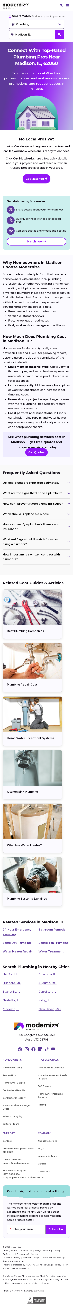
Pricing (42, 1104)
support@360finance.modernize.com (23, 1177)
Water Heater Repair (17, 951)
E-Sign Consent (43, 1250)
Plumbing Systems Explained (27, 898)
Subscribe (56, 1229)
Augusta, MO (48, 983)
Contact (7, 1141)
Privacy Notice (10, 1250)
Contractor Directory (14, 1098)
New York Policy (31, 1257)
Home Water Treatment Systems (30, 738)
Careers (42, 1163)
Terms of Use (26, 1250)
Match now (35, 241)
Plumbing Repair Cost (22, 684)
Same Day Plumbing (17, 942)
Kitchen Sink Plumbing (22, 791)
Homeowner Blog (12, 1067)
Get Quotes (36, 452)
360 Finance (44, 1086)
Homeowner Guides (14, 1083)
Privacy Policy (61, 1264)
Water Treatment (51, 951)
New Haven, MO (50, 1009)
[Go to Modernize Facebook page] (33, 1049)
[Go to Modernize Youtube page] (53, 1049)
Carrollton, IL (47, 991)
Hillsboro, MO (12, 983)
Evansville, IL (11, 991)
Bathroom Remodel (52, 929)
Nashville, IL (11, 1000)
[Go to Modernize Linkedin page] (40, 1049)
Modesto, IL (11, 1009)
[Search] (61, 5)
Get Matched (35, 178)
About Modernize (47, 1141)
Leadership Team (47, 1156)
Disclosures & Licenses (27, 1254)
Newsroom (44, 1171)
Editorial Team (11, 1124)
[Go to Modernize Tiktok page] (46, 1049)
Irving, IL (44, 1000)
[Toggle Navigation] (67, 5)
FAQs (41, 1148)
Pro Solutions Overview (51, 1067)
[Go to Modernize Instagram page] (27, 1049)
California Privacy (12, 1257)
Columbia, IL (47, 974)
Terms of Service (15, 1268)
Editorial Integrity (12, 1116)
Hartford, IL (10, 974)
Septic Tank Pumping (54, 942)
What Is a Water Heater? (24, 845)
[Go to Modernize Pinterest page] (20, 1049)
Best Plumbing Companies (25, 631)
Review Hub (9, 1075)
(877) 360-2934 (11, 1174)
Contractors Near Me (14, 1090)
